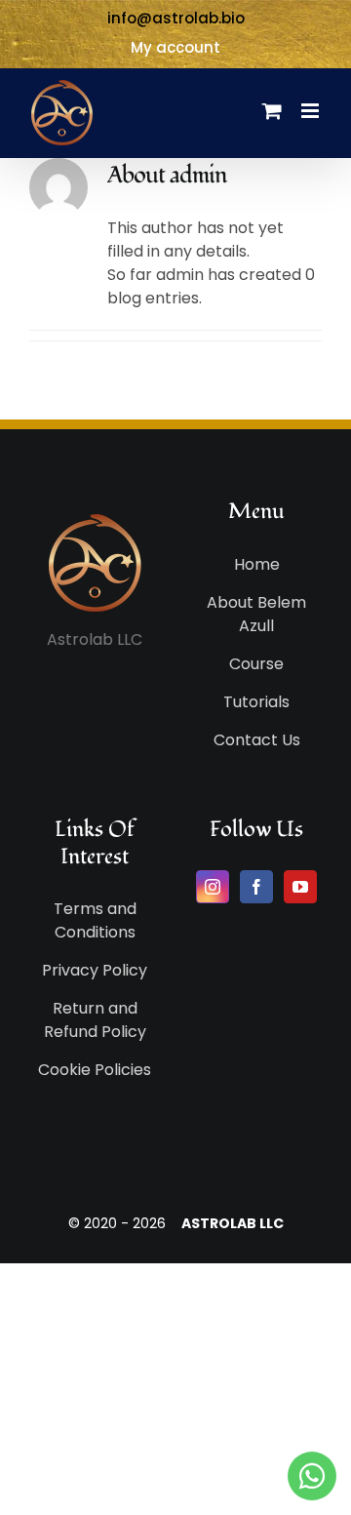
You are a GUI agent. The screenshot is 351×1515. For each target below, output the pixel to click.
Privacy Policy (94, 970)
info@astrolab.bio (176, 18)
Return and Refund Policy (95, 1020)
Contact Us (257, 740)
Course (256, 664)
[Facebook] (256, 886)
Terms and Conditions (95, 920)
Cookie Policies (94, 1069)
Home (257, 564)
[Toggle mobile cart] (272, 110)
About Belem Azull (256, 614)
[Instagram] (212, 886)
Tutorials (256, 702)
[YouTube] (300, 886)
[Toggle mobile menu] (311, 110)
